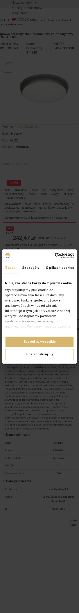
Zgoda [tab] (10, 268)
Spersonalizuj (37, 354)
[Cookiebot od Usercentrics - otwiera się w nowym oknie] (56, 255)
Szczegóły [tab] (30, 268)
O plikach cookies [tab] (60, 268)
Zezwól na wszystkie (39, 342)
